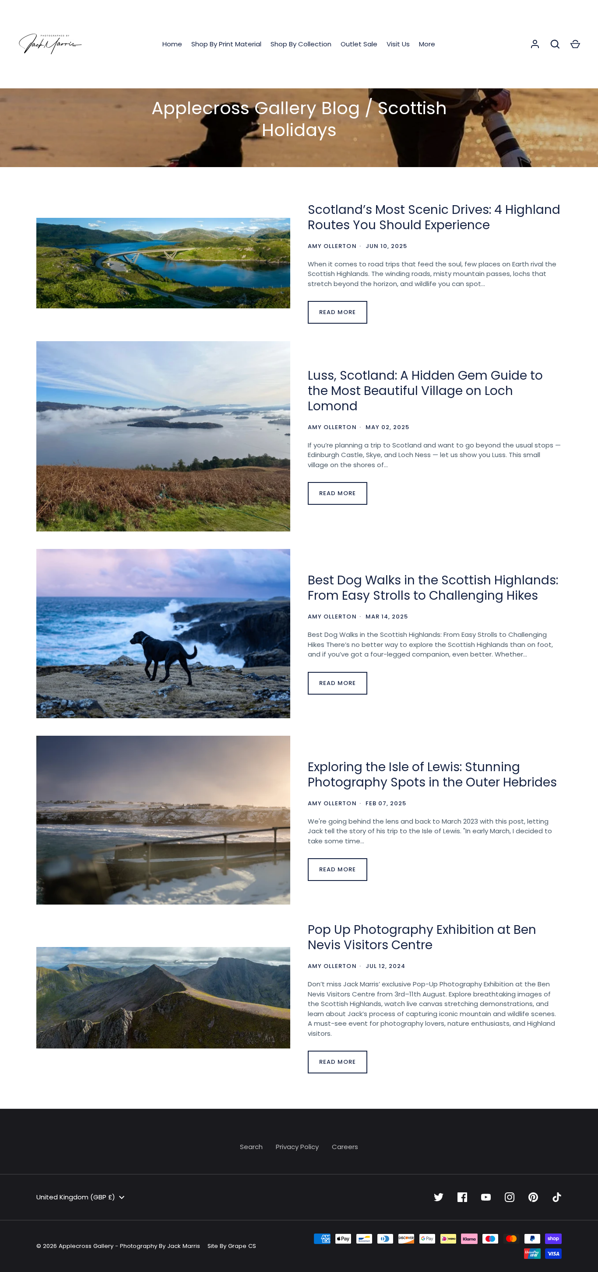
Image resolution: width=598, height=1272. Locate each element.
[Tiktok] (556, 1197)
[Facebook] (462, 1197)
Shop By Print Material (226, 44)
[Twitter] (438, 1197)
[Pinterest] (533, 1197)
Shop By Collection (301, 44)
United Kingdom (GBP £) (75, 1197)
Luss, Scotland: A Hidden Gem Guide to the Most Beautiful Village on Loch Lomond (425, 391)
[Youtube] (486, 1197)
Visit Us (398, 44)
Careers (345, 1146)
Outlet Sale (359, 44)
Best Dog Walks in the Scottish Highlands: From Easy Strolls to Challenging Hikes (433, 588)
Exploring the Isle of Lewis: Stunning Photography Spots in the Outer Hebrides (432, 774)
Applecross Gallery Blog (255, 108)
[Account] (535, 44)
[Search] (555, 44)
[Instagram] (509, 1197)
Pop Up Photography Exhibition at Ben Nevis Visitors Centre (422, 937)
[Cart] (575, 44)
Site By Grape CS (232, 1246)
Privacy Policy (297, 1146)
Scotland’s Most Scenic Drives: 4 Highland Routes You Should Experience (434, 217)
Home (172, 44)
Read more (337, 312)
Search (251, 1146)
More (427, 44)
